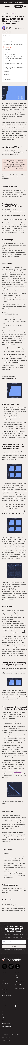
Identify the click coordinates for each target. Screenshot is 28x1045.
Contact (3, 1014)
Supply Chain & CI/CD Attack (18, 985)
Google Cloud (5, 983)
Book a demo (19, 6)
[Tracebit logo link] (6, 6)
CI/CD (3, 980)
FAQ (3, 1017)
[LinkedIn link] (15, 1005)
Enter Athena (8, 49)
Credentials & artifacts (6, 995)
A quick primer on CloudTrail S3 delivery (13, 44)
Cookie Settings (6, 1037)
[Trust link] (11, 966)
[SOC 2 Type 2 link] (4, 966)
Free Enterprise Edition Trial (7, 1026)
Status (3, 1020)
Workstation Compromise (20, 988)
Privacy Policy (5, 1034)
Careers (3, 1011)
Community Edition (6, 1023)
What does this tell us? (10, 54)
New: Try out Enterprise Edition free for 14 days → (14, 2)
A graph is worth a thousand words (13, 52)
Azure (3, 977)
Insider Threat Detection (20, 981)
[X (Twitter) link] (15, 1003)
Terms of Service (14, 1034)
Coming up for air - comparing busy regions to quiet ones (13, 64)
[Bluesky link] (15, 1008)
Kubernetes (4, 989)
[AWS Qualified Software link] (17, 966)
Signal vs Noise (8, 61)
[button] (25, 6)
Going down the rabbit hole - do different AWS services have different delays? (14, 57)
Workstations (4, 992)
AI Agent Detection (18, 974)
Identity (3, 986)
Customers (4, 1002)
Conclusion (6, 74)
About (3, 1008)
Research (4, 1005)
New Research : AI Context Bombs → (14, 1)
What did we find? (8, 41)
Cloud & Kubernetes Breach (19, 978)
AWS (3, 974)
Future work (6, 71)
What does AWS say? (9, 39)
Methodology (8, 47)
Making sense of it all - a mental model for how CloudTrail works (14, 68)
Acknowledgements (10, 76)
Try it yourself (8, 79)
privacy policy (21, 949)
